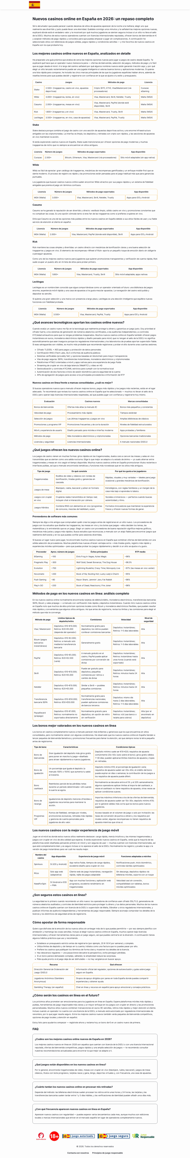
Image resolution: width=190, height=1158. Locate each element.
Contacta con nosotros (78, 1153)
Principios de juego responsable (107, 1153)
